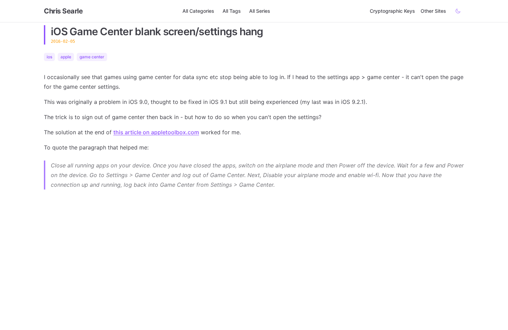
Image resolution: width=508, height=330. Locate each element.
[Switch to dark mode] (458, 11)
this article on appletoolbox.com (156, 132)
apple (65, 56)
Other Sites (433, 11)
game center (91, 56)
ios (49, 56)
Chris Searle (63, 11)
